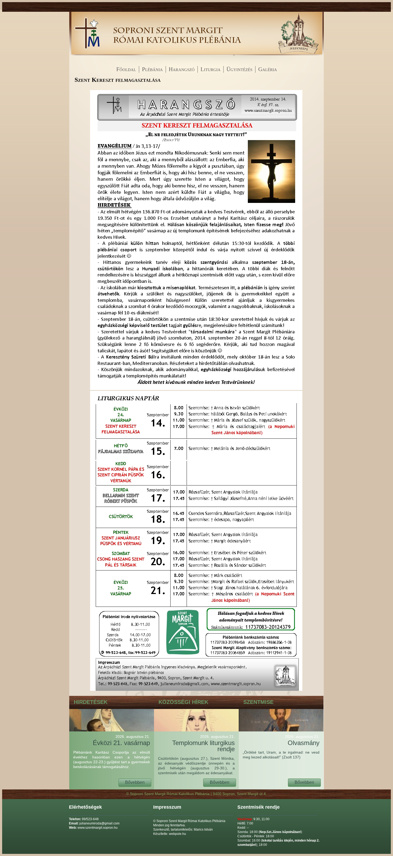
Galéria (267, 69)
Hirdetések (90, 702)
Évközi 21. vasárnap (121, 740)
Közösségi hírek (183, 702)
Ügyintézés (239, 69)
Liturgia (211, 69)
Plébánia (152, 69)
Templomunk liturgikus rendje (203, 743)
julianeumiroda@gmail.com (99, 823)
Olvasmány (302, 740)
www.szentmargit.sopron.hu (98, 828)
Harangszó (182, 69)
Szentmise (258, 702)
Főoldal (126, 69)
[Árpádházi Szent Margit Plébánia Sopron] (86, 54)
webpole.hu (177, 834)
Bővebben (135, 782)
